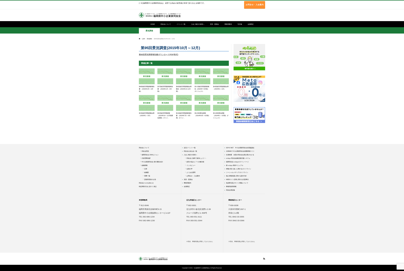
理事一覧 (147, 176)
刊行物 (240, 24)
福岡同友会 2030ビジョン (150, 155)
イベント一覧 (181, 24)
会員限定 (251, 24)
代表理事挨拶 (146, 158)
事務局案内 (228, 24)
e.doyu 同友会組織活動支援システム (238, 158)
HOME (152, 24)
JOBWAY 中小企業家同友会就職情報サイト (240, 151)
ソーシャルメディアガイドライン (237, 172)
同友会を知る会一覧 (190, 151)
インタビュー (191, 165)
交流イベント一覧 (190, 148)
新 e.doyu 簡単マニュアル (234, 165)
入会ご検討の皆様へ (197, 24)
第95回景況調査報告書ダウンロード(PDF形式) (158, 55)
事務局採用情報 (231, 186)
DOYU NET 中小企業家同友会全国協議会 (240, 148)
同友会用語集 (230, 190)
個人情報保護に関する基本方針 (236, 176)
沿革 (145, 169)
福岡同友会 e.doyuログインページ (237, 162)
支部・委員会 (214, 24)
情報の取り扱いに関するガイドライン (238, 169)
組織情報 (145, 165)
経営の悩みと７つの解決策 (195, 162)
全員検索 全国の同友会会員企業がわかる (240, 155)
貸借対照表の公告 (150, 179)
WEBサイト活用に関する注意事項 (237, 179)
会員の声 (189, 169)
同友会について (166, 24)
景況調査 (149, 31)
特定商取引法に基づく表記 (148, 186)
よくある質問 (191, 172)
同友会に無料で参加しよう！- (196, 158)
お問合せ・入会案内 (255, 5)
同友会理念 (145, 151)
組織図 (146, 172)
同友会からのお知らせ (146, 183)
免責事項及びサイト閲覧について (237, 183)
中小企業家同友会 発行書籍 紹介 (152, 162)
